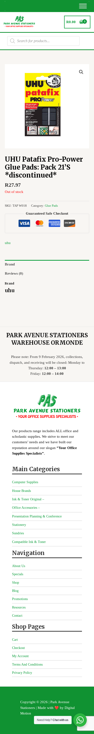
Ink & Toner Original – (28, 499)
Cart (15, 639)
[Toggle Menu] (83, 6)
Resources (19, 607)
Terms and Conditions (27, 664)
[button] (81, 72)
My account (20, 656)
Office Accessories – (26, 507)
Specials (17, 574)
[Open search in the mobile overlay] (43, 41)
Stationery (19, 525)
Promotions (20, 599)
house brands (21, 491)
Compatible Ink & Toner (29, 542)
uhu (8, 243)
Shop (15, 582)
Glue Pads (51, 205)
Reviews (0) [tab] (14, 273)
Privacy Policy (22, 672)
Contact (17, 615)
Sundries (18, 533)
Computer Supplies (25, 482)
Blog (15, 591)
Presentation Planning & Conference (37, 516)
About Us (18, 566)
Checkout (18, 648)
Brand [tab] (10, 264)
